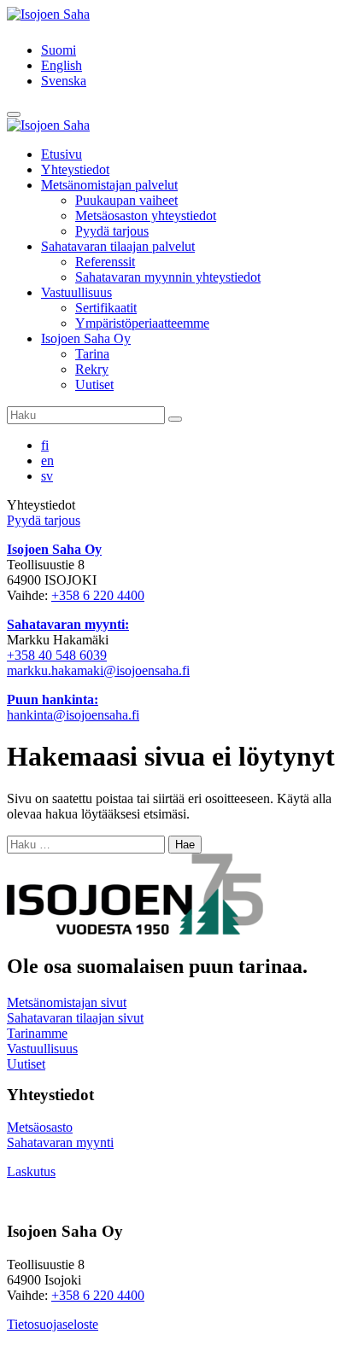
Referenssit (105, 261)
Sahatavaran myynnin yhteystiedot (168, 277)
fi (45, 445)
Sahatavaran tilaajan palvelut (118, 246)
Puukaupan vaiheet (126, 200)
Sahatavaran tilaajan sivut (75, 1018)
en (47, 460)
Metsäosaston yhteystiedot (145, 215)
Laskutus (31, 1171)
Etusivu (61, 154)
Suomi (58, 50)
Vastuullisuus (76, 292)
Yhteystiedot (75, 169)
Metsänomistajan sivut (66, 1002)
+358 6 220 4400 (97, 595)
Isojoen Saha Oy (86, 338)
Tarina (92, 354)
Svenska (63, 80)
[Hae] (175, 419)
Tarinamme (37, 1033)
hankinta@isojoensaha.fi (73, 715)
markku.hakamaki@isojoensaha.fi (98, 670)
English (61, 65)
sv (47, 476)
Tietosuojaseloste (52, 1324)
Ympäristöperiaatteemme (142, 323)
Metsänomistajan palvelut (109, 185)
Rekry (92, 369)
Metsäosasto (40, 1127)
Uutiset (94, 384)
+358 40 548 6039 (57, 655)
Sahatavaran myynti (60, 1142)
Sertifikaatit (106, 307)
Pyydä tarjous (112, 231)
